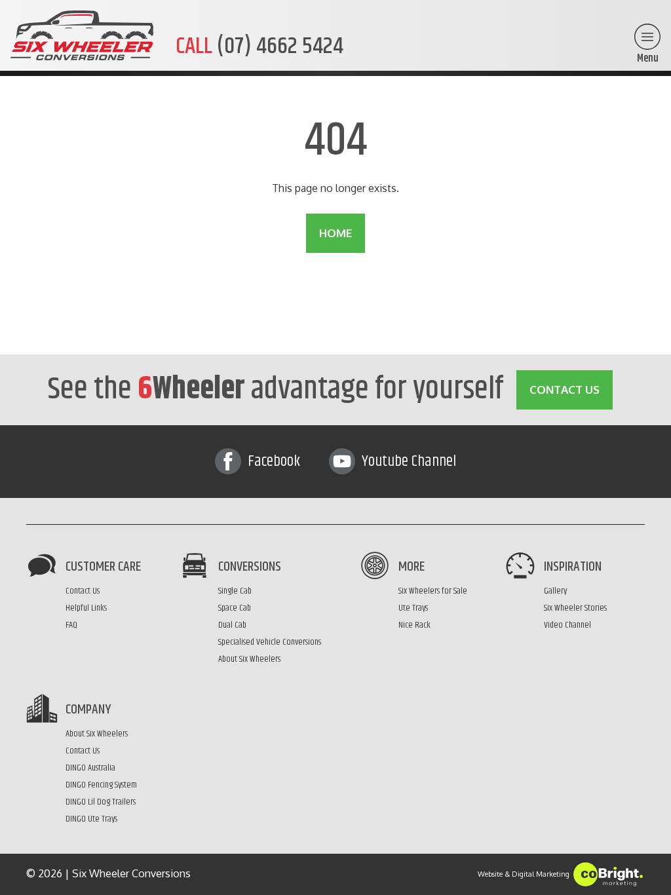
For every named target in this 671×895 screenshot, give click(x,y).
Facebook (272, 461)
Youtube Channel (407, 461)
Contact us (564, 389)
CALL (259, 46)
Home (335, 233)
